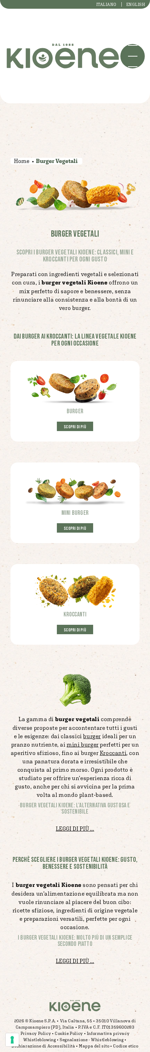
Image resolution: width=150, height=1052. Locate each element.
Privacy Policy (36, 1033)
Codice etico (125, 1046)
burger (92, 736)
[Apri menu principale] (132, 56)
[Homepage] (62, 56)
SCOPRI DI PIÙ (75, 427)
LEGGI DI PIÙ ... (75, 828)
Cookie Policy (69, 1033)
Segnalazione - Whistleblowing (91, 1039)
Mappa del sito (94, 1046)
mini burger (83, 744)
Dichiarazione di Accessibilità (43, 1046)
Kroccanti (113, 753)
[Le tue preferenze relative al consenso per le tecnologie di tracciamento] (12, 1039)
